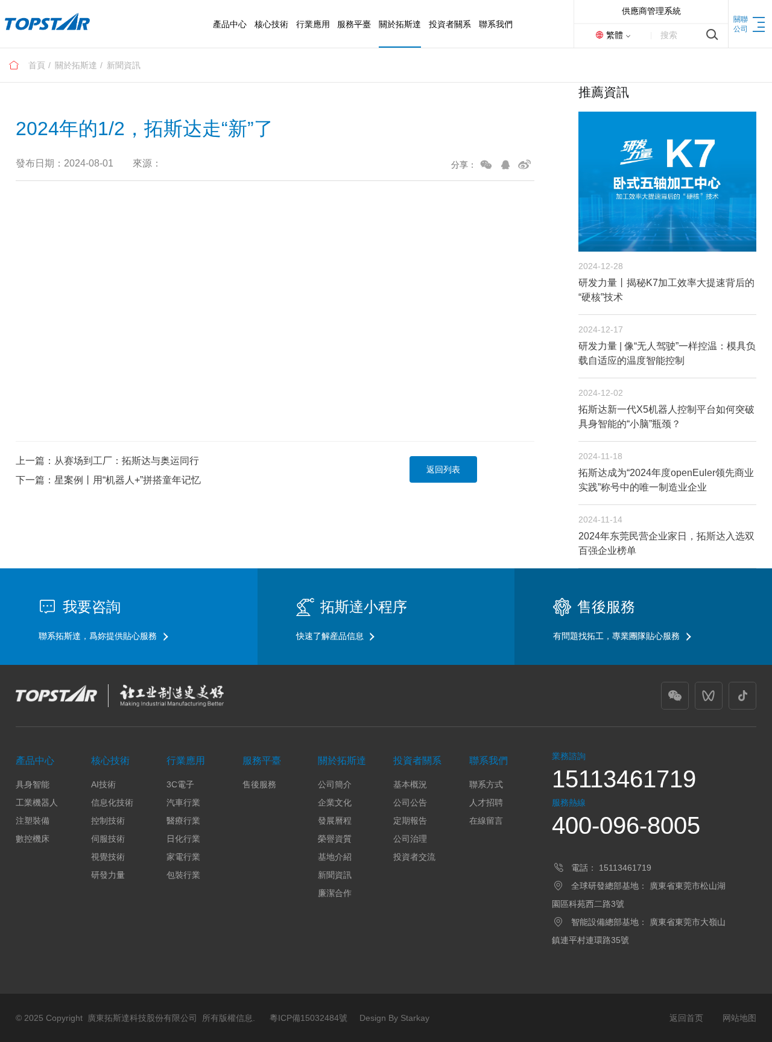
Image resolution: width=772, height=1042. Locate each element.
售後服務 (259, 784)
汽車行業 (183, 802)
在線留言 (486, 820)
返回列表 (443, 469)
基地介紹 (335, 857)
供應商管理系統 (651, 11)
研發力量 (108, 875)
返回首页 (686, 1018)
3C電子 (180, 784)
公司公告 (410, 802)
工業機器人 (37, 802)
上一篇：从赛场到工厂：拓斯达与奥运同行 (107, 461)
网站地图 (739, 1018)
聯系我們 (488, 760)
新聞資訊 (124, 65)
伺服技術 (108, 838)
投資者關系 (417, 760)
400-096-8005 (626, 825)
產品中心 (35, 760)
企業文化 (335, 802)
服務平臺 (261, 760)
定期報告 (410, 820)
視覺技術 (108, 857)
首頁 (36, 65)
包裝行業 (183, 875)
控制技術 (108, 820)
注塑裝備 (32, 820)
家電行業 (183, 857)
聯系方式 (486, 784)
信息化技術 (112, 802)
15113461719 (624, 779)
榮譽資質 (335, 838)
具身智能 (32, 784)
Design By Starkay (394, 1018)
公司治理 (410, 838)
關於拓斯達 (76, 65)
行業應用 (185, 760)
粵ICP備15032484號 (308, 1018)
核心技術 (110, 760)
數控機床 (32, 838)
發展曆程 (335, 820)
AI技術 (103, 784)
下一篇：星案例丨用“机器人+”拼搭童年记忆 (108, 480)
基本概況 (410, 784)
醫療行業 (183, 820)
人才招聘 (486, 802)
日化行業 (183, 838)
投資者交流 (414, 857)
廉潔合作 (335, 893)
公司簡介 (335, 784)
